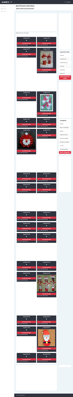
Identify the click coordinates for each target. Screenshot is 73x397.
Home (4, 6)
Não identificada (24, 45)
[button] (65, 77)
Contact (4, 11)
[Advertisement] (36, 22)
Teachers (5, 8)
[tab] (65, 77)
